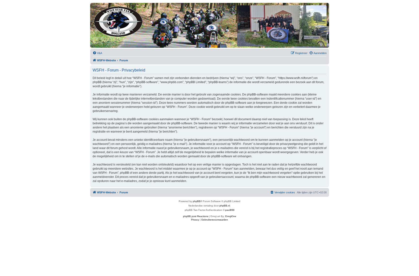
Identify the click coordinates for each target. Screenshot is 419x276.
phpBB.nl (224, 205)
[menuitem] (97, 53)
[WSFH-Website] (118, 20)
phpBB (197, 201)
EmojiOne (230, 216)
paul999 (229, 210)
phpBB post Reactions (195, 216)
